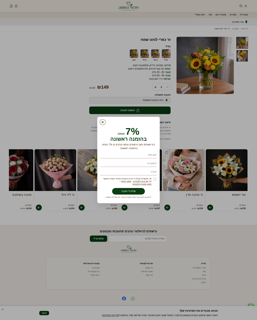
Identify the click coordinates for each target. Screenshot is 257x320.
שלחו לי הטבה (129, 191)
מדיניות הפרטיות (140, 181)
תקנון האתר (126, 181)
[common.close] (102, 122)
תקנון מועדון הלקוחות (142, 184)
